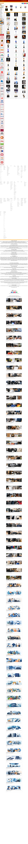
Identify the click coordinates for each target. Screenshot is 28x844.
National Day (25, 169)
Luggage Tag (25, 200)
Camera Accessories (1, 199)
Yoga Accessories (15, 197)
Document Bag (8, 168)
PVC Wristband (11, 201)
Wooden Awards (1, 10)
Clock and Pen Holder (11, 183)
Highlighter (18, 202)
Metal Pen (24, 184)
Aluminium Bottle (18, 166)
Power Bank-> (1, 15)
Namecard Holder (11, 187)
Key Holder (11, 185)
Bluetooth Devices (22, 166)
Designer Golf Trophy (16, 25)
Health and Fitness (1, 183)
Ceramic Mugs (18, 167)
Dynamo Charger (1, 200)
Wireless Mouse (22, 173)
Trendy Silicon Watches (11, 202)
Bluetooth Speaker (22, 169)
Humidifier (14, 186)
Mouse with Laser (8, 183)
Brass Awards (1, 8)
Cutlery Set (14, 184)
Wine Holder (7, 175)
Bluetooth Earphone (22, 167)
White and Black (11, 209)
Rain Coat (0, 215)
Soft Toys (14, 193)
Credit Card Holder (11, 184)
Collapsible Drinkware (18, 168)
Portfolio (17, 201)
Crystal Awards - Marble (8, 16)
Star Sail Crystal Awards (16, 43)
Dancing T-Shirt (1, 172)
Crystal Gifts (4, 228)
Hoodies (0, 168)
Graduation (24, 168)
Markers (24, 183)
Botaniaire (4, 216)
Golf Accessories (15, 185)
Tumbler (17, 174)
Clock (14, 183)
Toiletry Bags (7, 174)
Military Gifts (1, 14)
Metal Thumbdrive (22, 203)
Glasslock (4, 217)
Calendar (17, 199)
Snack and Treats (15, 166)
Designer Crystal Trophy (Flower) (16, 34)
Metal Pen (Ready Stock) (8, 199)
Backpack (7, 166)
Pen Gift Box (25, 185)
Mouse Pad (4, 215)
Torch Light (4, 183)
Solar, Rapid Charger (1, 202)
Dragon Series (4, 218)
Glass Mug (18, 170)
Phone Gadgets (1, 201)
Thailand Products (4, 238)
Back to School (25, 166)
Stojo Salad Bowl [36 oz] (2, 24)
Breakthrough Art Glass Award (24, 43)
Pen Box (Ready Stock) (8, 200)
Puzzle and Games (15, 192)
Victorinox (4, 227)
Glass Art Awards (5, 167)
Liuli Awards (4, 168)
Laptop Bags (7, 170)
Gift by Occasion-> (1, 12)
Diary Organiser (18, 200)
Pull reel (10, 207)
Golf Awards (1, 9)
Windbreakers (1, 169)
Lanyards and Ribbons (1, 171)
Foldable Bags (8, 169)
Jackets (0, 167)
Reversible (0, 170)
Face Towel (0, 178)
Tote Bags (4, 221)
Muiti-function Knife (11, 206)
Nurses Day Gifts (1, 184)
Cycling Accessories (15, 199)
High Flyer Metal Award (8, 25)
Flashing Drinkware (18, 169)
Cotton (0, 173)
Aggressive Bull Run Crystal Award (8, 43)
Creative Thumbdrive (22, 199)
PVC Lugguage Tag (11, 200)
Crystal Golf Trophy (24, 25)
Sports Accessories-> (1, 16)
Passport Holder (25, 201)
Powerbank (4, 199)
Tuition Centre (25, 170)
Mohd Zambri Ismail (5, 234)
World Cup (14, 200)
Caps (0, 166)
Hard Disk (21, 201)
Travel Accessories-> (1, 17)
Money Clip (11, 186)
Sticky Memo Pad (18, 206)
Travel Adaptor (25, 202)
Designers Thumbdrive (22, 200)
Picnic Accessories (15, 191)
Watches (14, 194)
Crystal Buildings (4, 229)
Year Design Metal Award (8, 34)
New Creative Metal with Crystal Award (16, 16)
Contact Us (1, 27)
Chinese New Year (25, 167)
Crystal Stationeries (5, 230)
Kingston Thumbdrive (22, 202)
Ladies (14, 187)
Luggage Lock (25, 199)
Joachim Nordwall (5, 233)
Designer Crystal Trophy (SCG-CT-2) (24, 34)
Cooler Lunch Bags (8, 167)
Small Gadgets (11, 208)
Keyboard (21, 172)
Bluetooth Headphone (22, 168)
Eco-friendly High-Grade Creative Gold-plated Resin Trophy (24, 16)
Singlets (0, 176)
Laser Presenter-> (1, 13)
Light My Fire (4, 220)
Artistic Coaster (11, 199)
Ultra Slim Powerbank (5, 200)
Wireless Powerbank (5, 201)
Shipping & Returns (1, 26)
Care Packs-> (1, 11)
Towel (0, 177)
